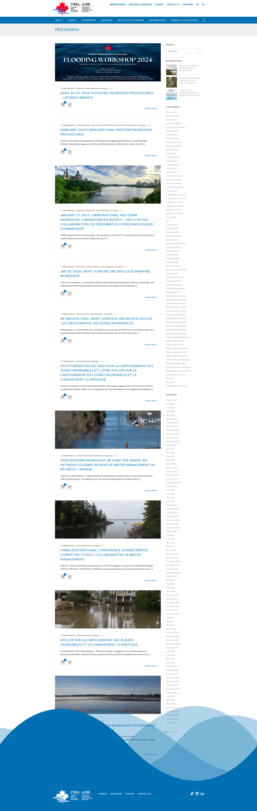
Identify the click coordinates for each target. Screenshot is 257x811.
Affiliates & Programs (131, 20)
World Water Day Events (176, 386)
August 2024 (171, 486)
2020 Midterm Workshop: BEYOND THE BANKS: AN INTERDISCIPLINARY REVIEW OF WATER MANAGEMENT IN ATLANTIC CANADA (107, 464)
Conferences (171, 191)
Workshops (171, 382)
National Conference (175, 213)
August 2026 (171, 400)
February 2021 (172, 632)
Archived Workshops (92, 88)
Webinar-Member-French (176, 356)
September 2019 (173, 689)
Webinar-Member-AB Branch (178, 337)
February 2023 (172, 554)
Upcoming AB (172, 228)
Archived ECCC (172, 135)
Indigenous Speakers (175, 206)
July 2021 (170, 617)
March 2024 (171, 505)
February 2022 (172, 595)
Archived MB (171, 150)
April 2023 (170, 546)
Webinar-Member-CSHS (176, 352)
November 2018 (173, 715)
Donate (102, 794)
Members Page (157, 20)
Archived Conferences (84, 125)
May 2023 (170, 542)
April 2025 (170, 460)
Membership (89, 20)
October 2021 (172, 610)
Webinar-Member (173, 292)
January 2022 (171, 599)
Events (72, 20)
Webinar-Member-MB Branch (178, 359)
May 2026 (170, 411)
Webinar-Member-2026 (176, 329)
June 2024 (170, 494)
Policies (129, 794)
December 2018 (173, 711)
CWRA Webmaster (68, 88)
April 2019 (170, 700)
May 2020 (170, 659)
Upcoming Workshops (175, 288)
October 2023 (172, 524)
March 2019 (171, 704)
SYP (168, 221)
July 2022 (170, 580)
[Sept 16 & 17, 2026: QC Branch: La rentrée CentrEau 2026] (171, 70)
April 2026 (170, 415)
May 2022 (170, 584)
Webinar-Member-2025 (176, 326)
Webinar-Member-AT (175, 341)
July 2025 (170, 449)
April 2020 (170, 662)
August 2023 (171, 531)
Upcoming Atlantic (174, 236)
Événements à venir (174, 202)
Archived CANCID (174, 123)
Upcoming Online (173, 266)
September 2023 (173, 527)
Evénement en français (175, 195)
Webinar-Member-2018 (176, 300)
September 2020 (173, 644)
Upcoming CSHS (173, 247)
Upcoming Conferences (176, 243)
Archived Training (173, 180)
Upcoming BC (172, 240)
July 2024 (170, 490)
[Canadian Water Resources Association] (72, 11)
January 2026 (171, 426)
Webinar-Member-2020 (176, 307)
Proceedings (103, 88)
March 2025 (171, 464)
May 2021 (170, 621)
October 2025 (172, 437)
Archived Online (173, 165)
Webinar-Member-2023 (176, 318)
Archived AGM (172, 116)
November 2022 (173, 565)
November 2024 (173, 475)
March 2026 (171, 419)
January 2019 (171, 707)
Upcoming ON (172, 262)
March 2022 (171, 591)
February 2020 (172, 670)
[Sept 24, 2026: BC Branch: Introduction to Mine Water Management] (171, 82)
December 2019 (173, 677)
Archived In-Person (108, 125)
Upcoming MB (172, 255)
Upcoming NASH (173, 258)
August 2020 (171, 647)
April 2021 (170, 625)
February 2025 (172, 467)
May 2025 (170, 456)
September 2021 (173, 614)
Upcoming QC (172, 273)
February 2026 (172, 422)
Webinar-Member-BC (175, 344)
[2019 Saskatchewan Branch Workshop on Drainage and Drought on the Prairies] (108, 695)
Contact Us (144, 794)
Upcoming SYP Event (175, 277)
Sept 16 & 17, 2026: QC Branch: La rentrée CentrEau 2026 (189, 68)
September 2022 (173, 572)
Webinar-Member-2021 (176, 311)
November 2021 (173, 606)
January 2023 (171, 557)
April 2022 (170, 587)
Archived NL (171, 153)
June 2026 (170, 407)
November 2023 (173, 520)
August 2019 (171, 692)
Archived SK (171, 172)
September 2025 (173, 441)
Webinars (170, 378)
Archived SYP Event (174, 176)
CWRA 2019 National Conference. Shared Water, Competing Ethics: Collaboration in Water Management (104, 554)
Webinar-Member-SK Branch (178, 371)
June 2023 (170, 539)
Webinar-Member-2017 (176, 296)
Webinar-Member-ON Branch (178, 367)
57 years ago (173, 731)
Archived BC (171, 120)
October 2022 (172, 569)
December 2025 (173, 430)
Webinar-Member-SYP (175, 374)
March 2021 (171, 629)
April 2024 (170, 501)
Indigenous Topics (174, 210)
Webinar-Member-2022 (176, 314)
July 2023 (170, 535)
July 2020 (170, 651)
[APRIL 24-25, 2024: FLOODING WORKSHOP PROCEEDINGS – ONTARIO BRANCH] (108, 62)
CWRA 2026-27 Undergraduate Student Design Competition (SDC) (190, 92)
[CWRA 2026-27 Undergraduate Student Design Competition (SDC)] (171, 94)
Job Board (116, 794)
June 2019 (170, 696)
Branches (106, 20)
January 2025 (171, 471)
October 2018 (172, 719)
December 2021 (173, 602)
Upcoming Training (174, 281)
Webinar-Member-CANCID (177, 348)
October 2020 (172, 640)
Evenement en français (175, 198)
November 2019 (173, 681)
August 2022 (171, 576)
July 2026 (170, 404)
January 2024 (171, 512)
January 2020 (171, 674)
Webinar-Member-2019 (176, 303)
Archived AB (171, 112)
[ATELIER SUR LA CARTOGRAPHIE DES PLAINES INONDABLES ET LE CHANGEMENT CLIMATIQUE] (108, 609)
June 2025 (170, 452)
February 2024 (172, 509)
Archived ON (81, 88)
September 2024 (173, 482)
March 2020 (171, 666)
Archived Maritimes (93, 267)
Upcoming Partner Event (176, 270)
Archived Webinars (174, 183)
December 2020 (173, 636)
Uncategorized (172, 225)
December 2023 (173, 516)
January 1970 (171, 722)
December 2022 (173, 561)
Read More (151, 108)
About (59, 20)
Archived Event (96, 125)
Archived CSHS (172, 131)
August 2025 (171, 445)
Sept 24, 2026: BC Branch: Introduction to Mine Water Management (190, 80)
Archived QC (119, 125)
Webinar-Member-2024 (176, 322)
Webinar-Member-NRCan (177, 363)
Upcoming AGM (172, 232)
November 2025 (173, 434)
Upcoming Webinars (174, 285)
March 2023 (171, 550)
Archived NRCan (173, 157)
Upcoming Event (173, 251)
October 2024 (172, 479)
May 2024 (170, 497)
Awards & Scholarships (184, 20)
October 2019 (172, 685)
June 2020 (170, 655)
